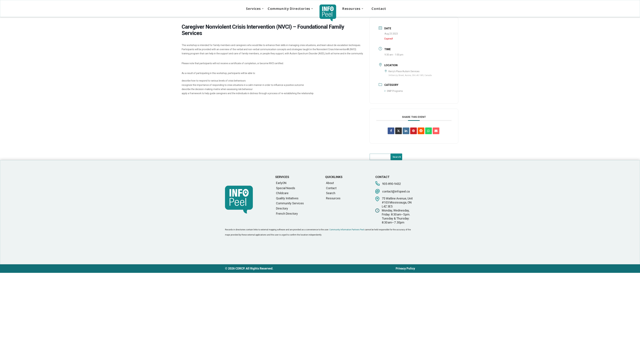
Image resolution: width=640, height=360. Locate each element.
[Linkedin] (406, 131)
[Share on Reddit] (421, 131)
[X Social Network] (398, 131)
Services (253, 8)
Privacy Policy (405, 268)
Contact (379, 8)
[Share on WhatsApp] (428, 131)
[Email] (436, 131)
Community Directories (289, 8)
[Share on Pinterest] (413, 131)
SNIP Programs (395, 91)
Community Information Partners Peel (346, 229)
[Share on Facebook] (391, 131)
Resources (351, 8)
